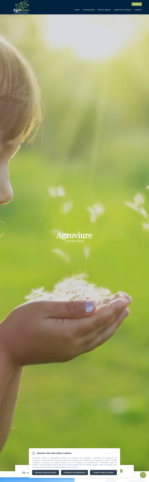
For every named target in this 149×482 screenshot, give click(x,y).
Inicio (77, 9)
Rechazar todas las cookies (45, 472)
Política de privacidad (69, 467)
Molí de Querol (104, 9)
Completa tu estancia (122, 9)
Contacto (138, 9)
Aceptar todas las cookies (103, 472)
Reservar (136, 4)
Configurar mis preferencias (74, 472)
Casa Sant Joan (89, 9)
